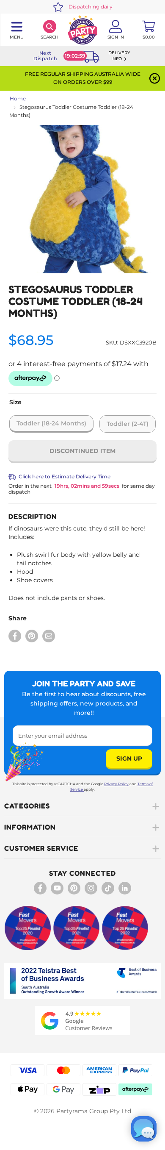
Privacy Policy (116, 784)
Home (18, 98)
